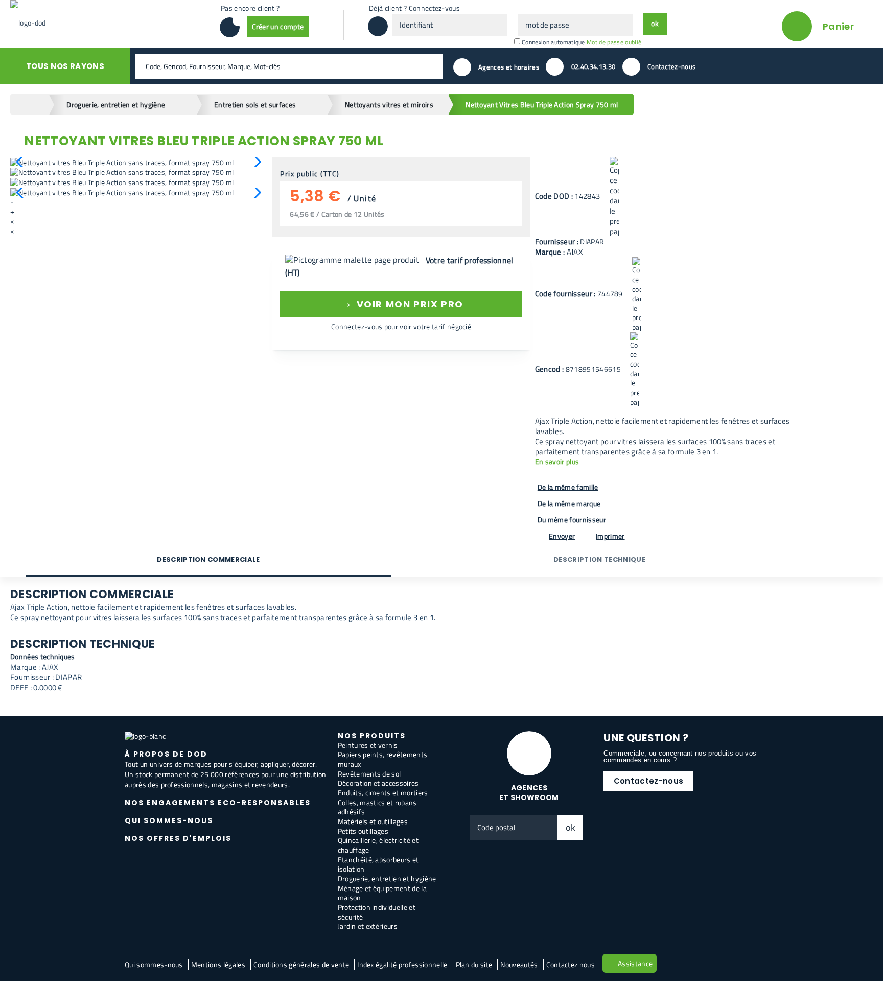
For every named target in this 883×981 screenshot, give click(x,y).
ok (571, 827)
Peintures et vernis (368, 745)
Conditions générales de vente (301, 964)
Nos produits (372, 736)
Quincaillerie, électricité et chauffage (378, 845)
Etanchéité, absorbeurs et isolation (378, 864)
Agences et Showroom (529, 793)
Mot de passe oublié (614, 42)
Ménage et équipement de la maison (382, 893)
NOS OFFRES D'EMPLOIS (178, 838)
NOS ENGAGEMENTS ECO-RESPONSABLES (218, 802)
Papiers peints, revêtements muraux (383, 759)
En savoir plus (557, 462)
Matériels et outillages (373, 821)
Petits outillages (363, 831)
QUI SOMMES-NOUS (169, 820)
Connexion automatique (553, 42)
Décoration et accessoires (378, 783)
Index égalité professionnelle (402, 964)
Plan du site (474, 964)
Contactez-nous (648, 780)
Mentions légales (218, 964)
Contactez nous (570, 964)
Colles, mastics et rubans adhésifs (377, 807)
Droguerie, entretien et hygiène (387, 878)
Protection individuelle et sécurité (376, 912)
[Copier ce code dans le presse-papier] (614, 197)
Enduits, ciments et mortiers (383, 792)
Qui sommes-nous (154, 964)
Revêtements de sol (369, 773)
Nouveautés (519, 964)
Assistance (635, 963)
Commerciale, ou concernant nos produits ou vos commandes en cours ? (679, 756)
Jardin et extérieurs (368, 926)
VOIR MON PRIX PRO (401, 302)
